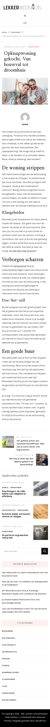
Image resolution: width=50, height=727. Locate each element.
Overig (5, 487)
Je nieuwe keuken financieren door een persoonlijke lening (21, 601)
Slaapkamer (8, 679)
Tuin (4, 686)
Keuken (6, 658)
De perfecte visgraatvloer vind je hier (15, 536)
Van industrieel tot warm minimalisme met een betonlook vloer (25, 574)
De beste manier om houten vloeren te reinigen (16, 515)
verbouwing (20, 265)
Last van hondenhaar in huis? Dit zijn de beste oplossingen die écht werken (24, 610)
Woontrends (9, 700)
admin (25, 124)
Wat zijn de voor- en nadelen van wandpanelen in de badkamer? (25, 583)
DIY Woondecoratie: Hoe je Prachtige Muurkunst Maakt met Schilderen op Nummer (24, 592)
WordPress (40, 720)
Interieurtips (8, 510)
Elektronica (9, 645)
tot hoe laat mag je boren (22, 250)
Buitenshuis (8, 638)
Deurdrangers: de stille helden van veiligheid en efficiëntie (14, 493)
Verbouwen (33, 47)
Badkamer (7, 631)
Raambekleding (10, 672)
